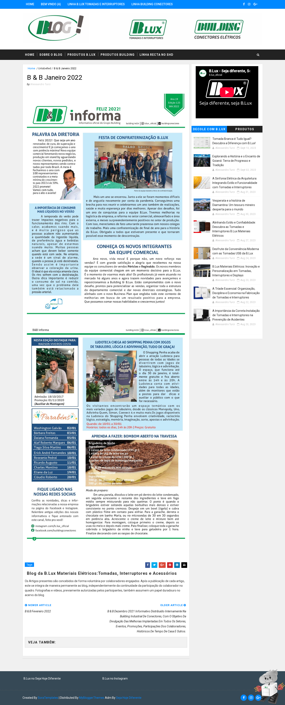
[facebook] (244, 4)
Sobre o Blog (50, 54)
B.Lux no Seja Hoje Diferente (42, 678)
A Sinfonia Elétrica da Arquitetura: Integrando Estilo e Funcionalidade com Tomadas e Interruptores (234, 183)
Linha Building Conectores (152, 4)
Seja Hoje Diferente (128, 697)
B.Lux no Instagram (115, 678)
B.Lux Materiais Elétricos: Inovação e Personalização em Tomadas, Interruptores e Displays (236, 271)
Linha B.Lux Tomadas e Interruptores (96, 4)
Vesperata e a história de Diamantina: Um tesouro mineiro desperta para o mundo (233, 205)
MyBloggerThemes (91, 697)
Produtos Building (118, 54)
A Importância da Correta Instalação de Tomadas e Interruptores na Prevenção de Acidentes (236, 315)
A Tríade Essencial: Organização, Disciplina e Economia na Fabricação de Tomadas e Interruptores (236, 293)
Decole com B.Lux (209, 129)
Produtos (244, 129)
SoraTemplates (48, 697)
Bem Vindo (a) (51, 4)
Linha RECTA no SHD (156, 54)
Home (30, 4)
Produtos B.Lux (81, 54)
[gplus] (255, 4)
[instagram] (249, 4)
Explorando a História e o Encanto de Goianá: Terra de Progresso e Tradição (236, 161)
